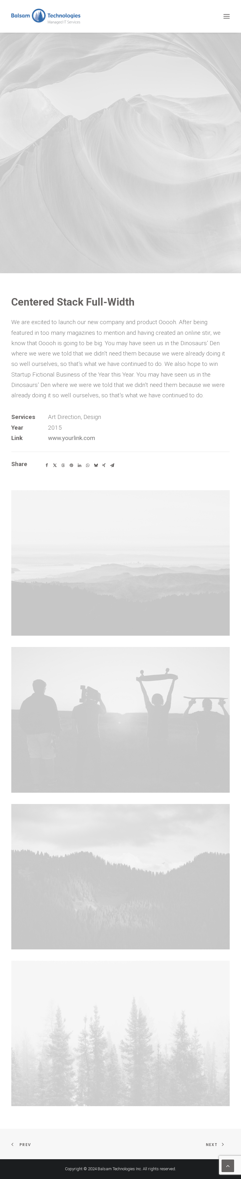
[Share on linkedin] (79, 465)
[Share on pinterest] (71, 465)
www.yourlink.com (71, 438)
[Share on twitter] (55, 465)
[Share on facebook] (47, 465)
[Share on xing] (104, 465)
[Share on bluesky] (95, 465)
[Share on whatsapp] (87, 465)
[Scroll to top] (228, 1165)
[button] (226, 16)
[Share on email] (112, 465)
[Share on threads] (63, 465)
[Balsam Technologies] (45, 16)
